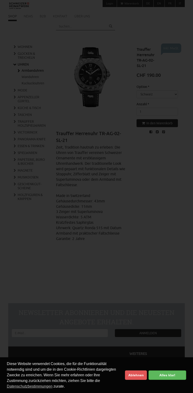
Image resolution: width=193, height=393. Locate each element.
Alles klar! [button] (167, 375)
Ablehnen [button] (136, 375)
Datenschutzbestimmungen (29, 386)
